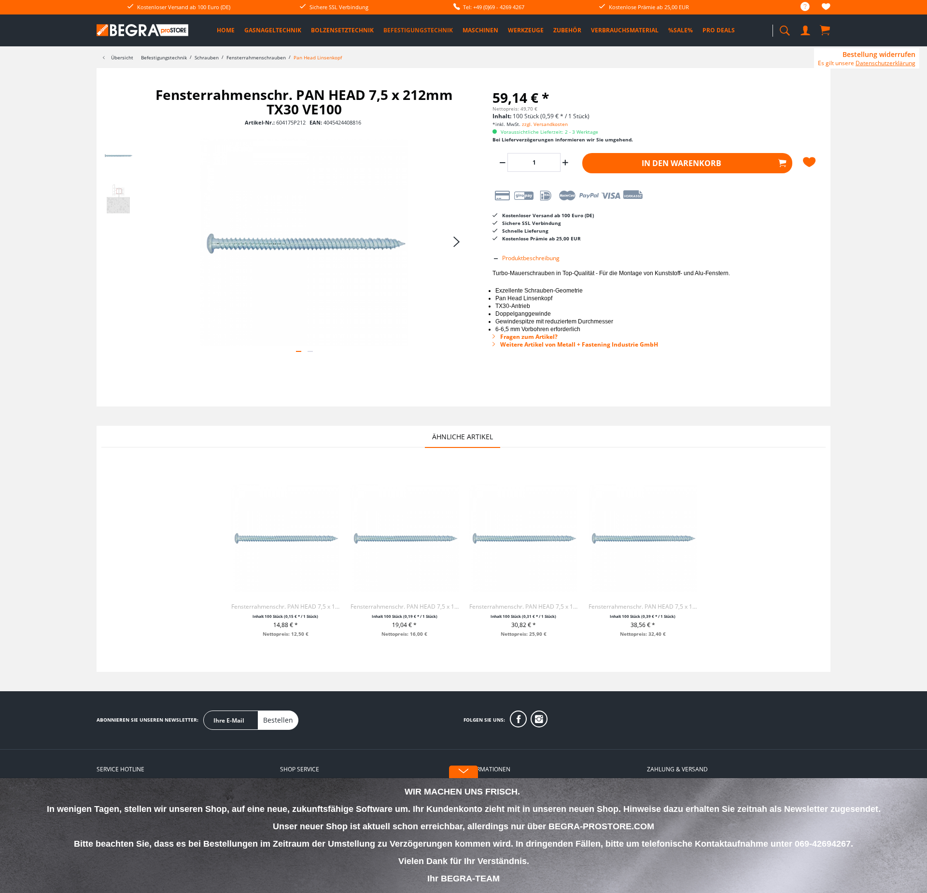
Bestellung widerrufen (879, 54)
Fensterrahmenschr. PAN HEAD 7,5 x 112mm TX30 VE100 (285, 606)
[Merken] (811, 162)
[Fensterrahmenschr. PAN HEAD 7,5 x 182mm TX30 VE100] (643, 537)
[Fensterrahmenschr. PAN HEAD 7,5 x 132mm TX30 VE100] (405, 537)
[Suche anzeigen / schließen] (784, 28)
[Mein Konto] (806, 29)
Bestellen (278, 720)
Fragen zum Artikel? (528, 337)
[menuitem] (800, 7)
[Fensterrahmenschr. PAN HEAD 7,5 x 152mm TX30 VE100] (523, 537)
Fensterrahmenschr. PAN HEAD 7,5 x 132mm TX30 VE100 (405, 606)
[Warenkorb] (825, 30)
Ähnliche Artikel (462, 436)
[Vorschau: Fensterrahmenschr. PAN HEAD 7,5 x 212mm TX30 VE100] (118, 155)
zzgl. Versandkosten (545, 124)
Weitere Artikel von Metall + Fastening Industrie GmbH (578, 344)
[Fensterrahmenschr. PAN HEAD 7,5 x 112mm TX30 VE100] (285, 537)
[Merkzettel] (826, 8)
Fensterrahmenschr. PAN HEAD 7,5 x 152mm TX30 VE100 (523, 606)
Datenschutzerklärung (885, 63)
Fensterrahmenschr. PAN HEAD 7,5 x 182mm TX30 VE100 (643, 606)
